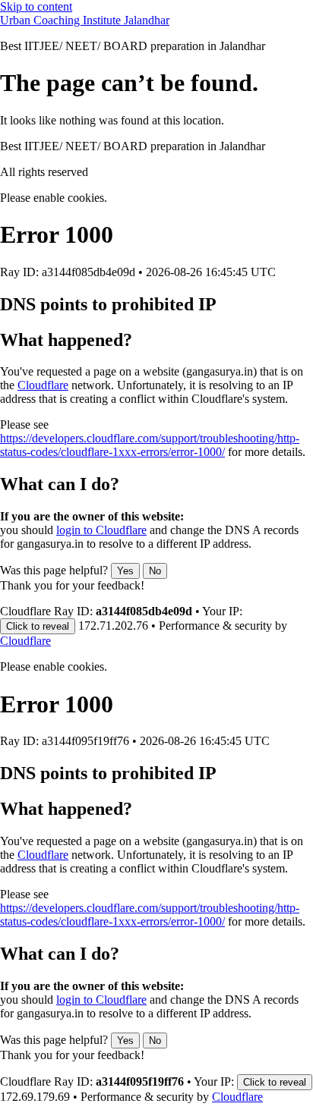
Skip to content (36, 6)
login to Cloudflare (101, 529)
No (155, 571)
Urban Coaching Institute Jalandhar (84, 20)
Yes (125, 571)
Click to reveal (37, 626)
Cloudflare (42, 385)
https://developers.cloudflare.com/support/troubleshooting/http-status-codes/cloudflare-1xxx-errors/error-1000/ (149, 445)
